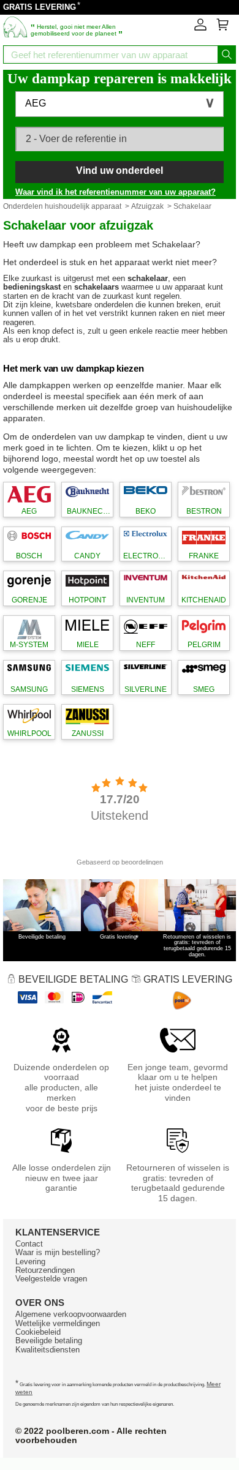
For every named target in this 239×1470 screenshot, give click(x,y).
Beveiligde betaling (48, 1340)
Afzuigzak (147, 206)
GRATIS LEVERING (39, 7)
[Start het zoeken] (227, 54)
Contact (29, 1243)
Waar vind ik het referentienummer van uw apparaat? (115, 192)
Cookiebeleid (38, 1332)
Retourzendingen (45, 1270)
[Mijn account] (200, 28)
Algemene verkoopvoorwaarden (70, 1314)
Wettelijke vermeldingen (57, 1323)
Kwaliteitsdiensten (47, 1349)
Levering (30, 1261)
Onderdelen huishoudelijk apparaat (62, 206)
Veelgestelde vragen (51, 1278)
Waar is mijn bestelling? (57, 1252)
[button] (119, 104)
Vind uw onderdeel (119, 170)
